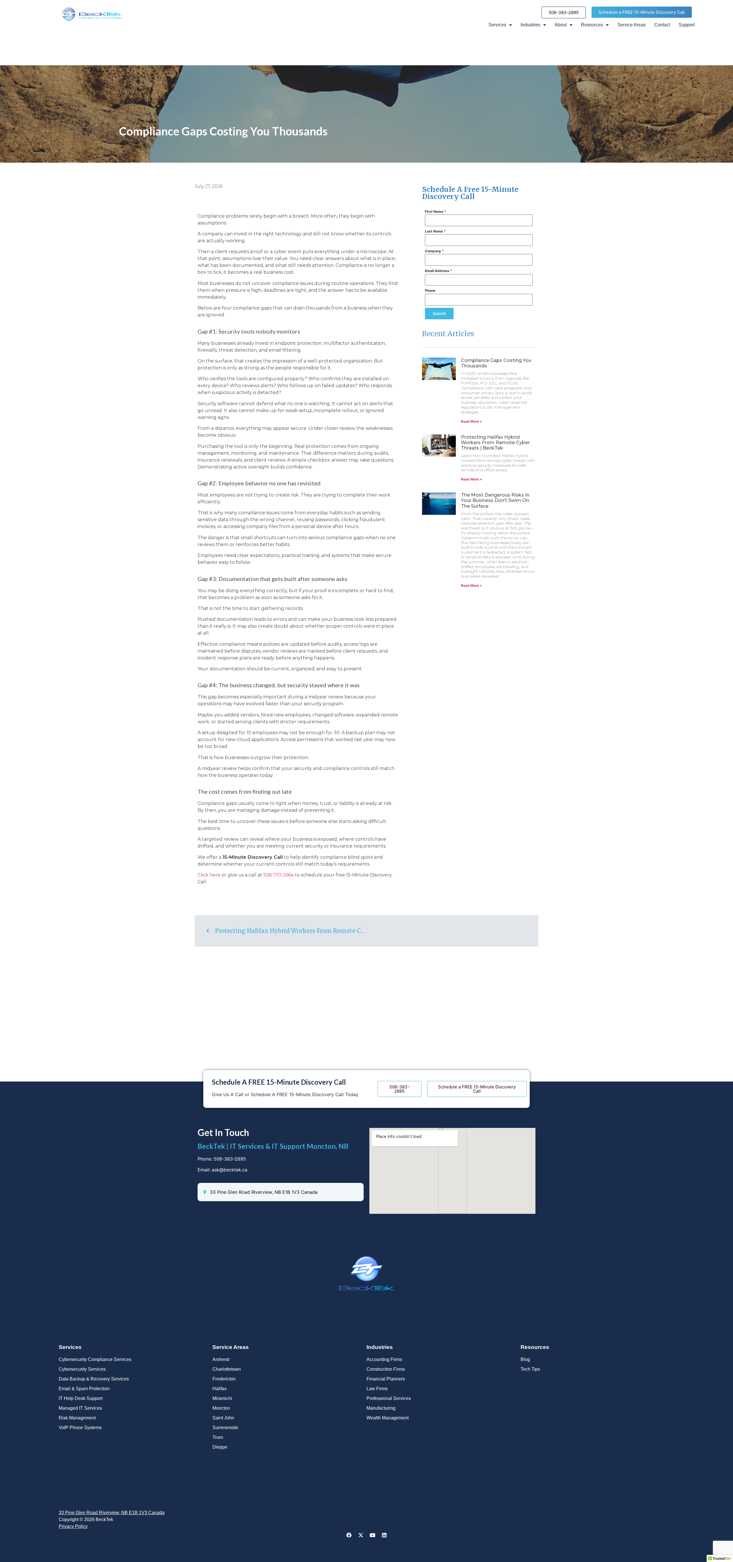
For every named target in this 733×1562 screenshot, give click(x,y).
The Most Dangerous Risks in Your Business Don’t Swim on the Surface (495, 500)
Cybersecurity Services (82, 1369)
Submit (439, 313)
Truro (217, 1437)
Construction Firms (385, 1369)
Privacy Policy (73, 1526)
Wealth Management (387, 1417)
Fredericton (224, 1378)
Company (434, 251)
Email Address (438, 271)
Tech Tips (530, 1369)
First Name (435, 211)
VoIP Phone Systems (80, 1427)
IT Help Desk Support (81, 1398)
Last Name (435, 231)
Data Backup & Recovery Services (94, 1378)
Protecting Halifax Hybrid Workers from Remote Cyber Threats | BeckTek (495, 442)
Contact (662, 24)
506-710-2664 (278, 875)
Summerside (225, 1427)
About (561, 24)
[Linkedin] (384, 1535)
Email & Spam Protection (84, 1388)
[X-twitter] (361, 1535)
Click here (209, 875)
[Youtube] (372, 1535)
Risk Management (77, 1417)
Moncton (221, 1408)
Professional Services (388, 1398)
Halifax (219, 1388)
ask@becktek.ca (229, 1170)
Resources (592, 24)
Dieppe (219, 1447)
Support (687, 24)
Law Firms (377, 1388)
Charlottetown (226, 1369)
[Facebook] (349, 1535)
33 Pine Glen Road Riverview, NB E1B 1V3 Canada (112, 1512)
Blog (525, 1359)
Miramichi (222, 1398)
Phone (430, 290)
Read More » (471, 421)
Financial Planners (385, 1378)
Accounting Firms (384, 1359)
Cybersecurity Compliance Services (95, 1359)
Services (497, 24)
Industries (530, 24)
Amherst (220, 1359)
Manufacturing (380, 1408)
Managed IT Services (80, 1408)
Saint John (223, 1417)
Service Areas (631, 24)
